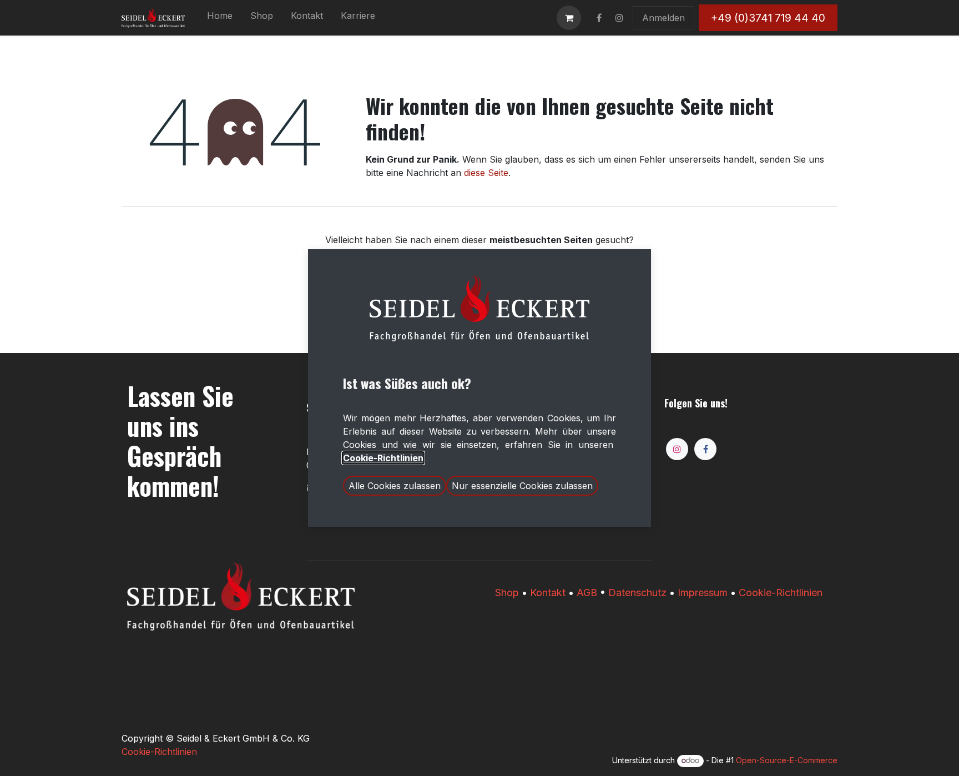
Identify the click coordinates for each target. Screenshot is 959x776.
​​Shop (507, 592)
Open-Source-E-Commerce (786, 760)
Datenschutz (637, 592)
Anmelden (663, 17)
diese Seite (486, 172)
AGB (587, 592)
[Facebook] (705, 449)
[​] (599, 18)
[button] (394, 486)
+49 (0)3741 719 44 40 (768, 17)
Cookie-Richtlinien (780, 592)
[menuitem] (219, 18)
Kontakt (548, 592)
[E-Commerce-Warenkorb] (569, 18)
